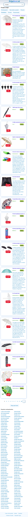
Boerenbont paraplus (18, 470)
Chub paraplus (17, 504)
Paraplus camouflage (5, 491)
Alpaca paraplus (4, 419)
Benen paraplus (17, 452)
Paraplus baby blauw (18, 439)
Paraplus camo (17, 490)
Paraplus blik (16, 467)
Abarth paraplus (17, 411)
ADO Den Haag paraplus (5, 416)
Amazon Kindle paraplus (19, 421)
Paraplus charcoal (4, 499)
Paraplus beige (4, 450)
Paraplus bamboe (17, 444)
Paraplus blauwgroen (18, 465)
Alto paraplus (16, 419)
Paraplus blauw (4, 462)
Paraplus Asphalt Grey (18, 432)
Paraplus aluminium (5, 421)
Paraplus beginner (17, 449)
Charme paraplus (17, 499)
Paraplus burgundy (17, 486)
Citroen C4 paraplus (5, 506)
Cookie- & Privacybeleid (9, 513)
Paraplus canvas (17, 493)
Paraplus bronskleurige (18, 481)
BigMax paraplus (17, 459)
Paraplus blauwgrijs (4, 465)
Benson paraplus (17, 454)
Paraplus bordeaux (4, 473)
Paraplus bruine (4, 485)
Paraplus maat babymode (19, 441)
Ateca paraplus (17, 434)
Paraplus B (16, 437)
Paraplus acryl (17, 414)
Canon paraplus (4, 493)
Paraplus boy (16, 475)
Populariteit (20, 513)
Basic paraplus (4, 447)
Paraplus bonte (4, 472)
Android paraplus (4, 426)
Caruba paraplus (4, 496)
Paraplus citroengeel (5, 508)
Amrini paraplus (17, 423)
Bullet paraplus (17, 485)
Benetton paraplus (4, 454)
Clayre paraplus (17, 508)
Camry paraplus (17, 491)
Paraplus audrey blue (18, 436)
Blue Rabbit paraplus (18, 468)
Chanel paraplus (17, 498)
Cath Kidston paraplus (18, 496)
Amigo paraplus (4, 423)
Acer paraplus (3, 414)
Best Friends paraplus (18, 455)
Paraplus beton (4, 457)
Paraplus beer (3, 449)
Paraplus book (17, 472)
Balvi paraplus (3, 444)
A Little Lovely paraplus (5, 411)
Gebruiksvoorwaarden (9, 515)
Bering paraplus (4, 455)
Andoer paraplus (17, 424)
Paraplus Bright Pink (5, 480)
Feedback (15, 513)
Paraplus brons (17, 480)
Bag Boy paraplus (4, 442)
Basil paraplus (17, 447)
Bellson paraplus (4, 452)
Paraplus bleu (3, 467)
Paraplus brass (17, 477)
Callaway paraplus (17, 488)
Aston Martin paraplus (5, 434)
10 (21, 401)
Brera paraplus (4, 478)
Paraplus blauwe (17, 463)
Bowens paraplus (4, 475)
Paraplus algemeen (18, 418)
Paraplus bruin (4, 483)
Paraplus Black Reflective (19, 460)
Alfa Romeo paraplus (5, 418)
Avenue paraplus (4, 437)
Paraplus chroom (17, 503)
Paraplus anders (4, 424)
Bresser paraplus (17, 478)
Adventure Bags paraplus (19, 416)
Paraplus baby (3, 439)
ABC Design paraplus (5, 413)
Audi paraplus (3, 436)
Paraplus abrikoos (17, 413)
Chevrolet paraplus (4, 501)
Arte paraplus (3, 432)
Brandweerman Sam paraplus (6, 477)
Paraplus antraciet (4, 429)
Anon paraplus (17, 426)
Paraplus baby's (4, 441)
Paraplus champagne (5, 498)
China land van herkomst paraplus (7, 503)
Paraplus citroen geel (18, 506)
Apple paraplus (4, 431)
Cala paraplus (3, 488)
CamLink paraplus (4, 490)
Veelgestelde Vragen (17, 515)
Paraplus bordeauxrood (18, 473)
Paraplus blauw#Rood (5, 463)
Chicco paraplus (17, 501)
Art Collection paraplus (18, 431)
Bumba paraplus (4, 486)
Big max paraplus (4, 459)
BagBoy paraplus (17, 442)
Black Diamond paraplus (5, 460)
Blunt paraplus (4, 470)
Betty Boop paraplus (18, 457)
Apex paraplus (17, 429)
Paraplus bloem (4, 468)
